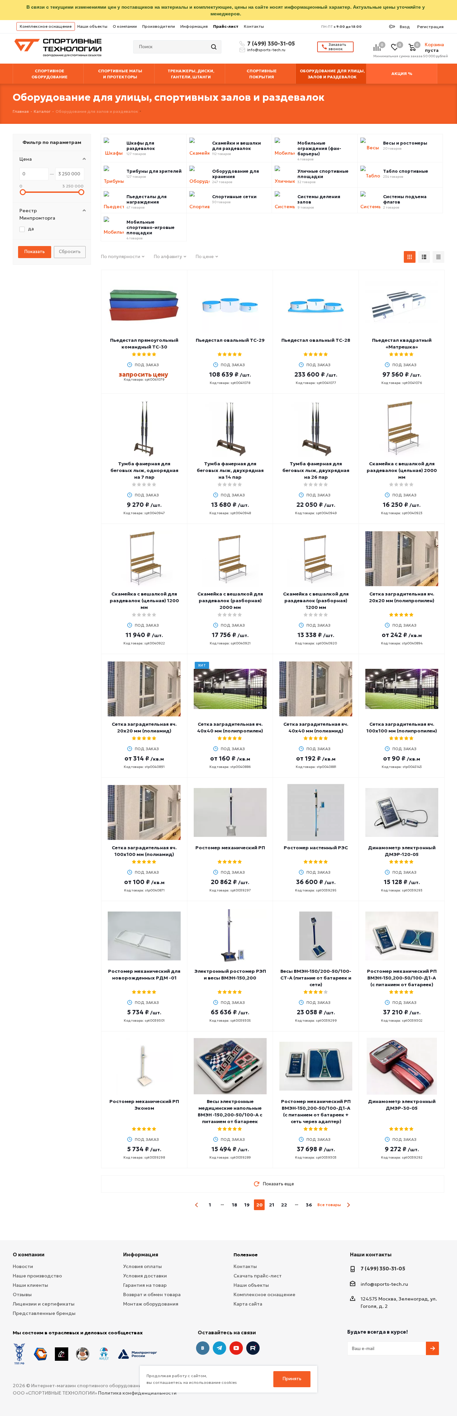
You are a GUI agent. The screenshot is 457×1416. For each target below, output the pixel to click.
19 (247, 1205)
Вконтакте (202, 1348)
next (348, 1205)
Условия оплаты (142, 1266)
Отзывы (22, 1294)
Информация (194, 26)
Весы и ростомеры (405, 143)
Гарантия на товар (145, 1285)
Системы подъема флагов (405, 199)
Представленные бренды (44, 1313)
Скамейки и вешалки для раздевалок (236, 146)
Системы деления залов (318, 199)
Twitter (253, 1348)
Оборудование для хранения (235, 174)
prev (197, 1205)
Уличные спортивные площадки (323, 174)
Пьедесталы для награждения (146, 199)
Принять (292, 1379)
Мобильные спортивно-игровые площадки (150, 228)
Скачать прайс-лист (258, 1276)
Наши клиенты (30, 1285)
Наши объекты (92, 26)
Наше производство (37, 1276)
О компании (125, 26)
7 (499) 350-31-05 (270, 43)
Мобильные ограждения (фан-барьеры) (319, 149)
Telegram (219, 1348)
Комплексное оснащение (46, 26)
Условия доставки (145, 1276)
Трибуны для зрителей (154, 171)
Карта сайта (248, 1304)
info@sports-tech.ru (266, 50)
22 (284, 1205)
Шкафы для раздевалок (140, 146)
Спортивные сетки (234, 197)
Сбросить (70, 251)
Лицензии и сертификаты (44, 1304)
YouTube (236, 1348)
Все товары (329, 1204)
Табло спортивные (405, 171)
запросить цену (143, 374)
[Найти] (214, 47)
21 (271, 1205)
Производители (158, 26)
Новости (23, 1266)
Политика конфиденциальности (137, 1393)
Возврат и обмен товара (152, 1294)
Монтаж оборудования (150, 1304)
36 (309, 1205)
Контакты (254, 26)
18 (234, 1205)
